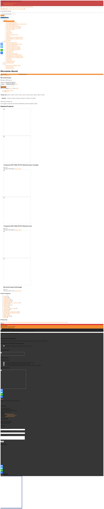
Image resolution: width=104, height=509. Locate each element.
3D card (8, 30)
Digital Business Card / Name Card (11, 302)
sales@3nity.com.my (9, 414)
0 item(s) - (9, 8)
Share (2, 399)
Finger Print (36, 322)
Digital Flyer (6, 303)
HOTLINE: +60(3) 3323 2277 (9, 3)
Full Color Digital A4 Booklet (13, 26)
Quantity (2, 84)
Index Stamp (6, 309)
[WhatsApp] (52, 394)
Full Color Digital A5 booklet (13, 28)
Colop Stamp (6, 299)
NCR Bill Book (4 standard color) (14, 38)
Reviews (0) (6, 91)
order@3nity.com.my (8, 4)
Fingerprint (5, 307)
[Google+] (1, 48)
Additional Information (8, 90)
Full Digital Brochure (11, 22)
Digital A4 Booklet (7, 300)
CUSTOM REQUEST (8, 62)
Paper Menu (9, 52)
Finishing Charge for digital (13, 46)
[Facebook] (52, 390)
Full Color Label (10, 29)
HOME (5, 20)
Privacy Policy (10, 66)
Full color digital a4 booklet (13, 48)
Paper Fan (8, 33)
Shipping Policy (10, 68)
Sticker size (3, 82)
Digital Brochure (7, 301)
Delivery (2, 15)
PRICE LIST (6, 41)
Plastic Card (6, 315)
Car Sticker (9, 32)
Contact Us (3, 16)
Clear (16, 84)
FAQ (5, 64)
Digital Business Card (19, 322)
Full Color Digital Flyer (12, 25)
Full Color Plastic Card (12, 34)
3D (1, 322)
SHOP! (9, 21)
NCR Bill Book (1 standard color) (14, 37)
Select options (18, 168)
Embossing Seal (7, 305)
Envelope (8, 40)
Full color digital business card (14, 44)
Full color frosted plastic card (14, 54)
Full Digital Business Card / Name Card (16, 24)
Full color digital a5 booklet (13, 49)
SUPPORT (6, 17)
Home (8, 74)
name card (45, 322)
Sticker (8, 36)
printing (57, 322)
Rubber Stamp (6, 316)
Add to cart (3, 87)
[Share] (1, 53)
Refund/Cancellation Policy (13, 65)
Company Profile (10, 61)
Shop (12, 74)
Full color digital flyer (11, 45)
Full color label (10, 50)
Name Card (9, 60)
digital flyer (26, 322)
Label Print (5, 310)
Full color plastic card (11, 53)
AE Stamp (5, 297)
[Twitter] (52, 392)
